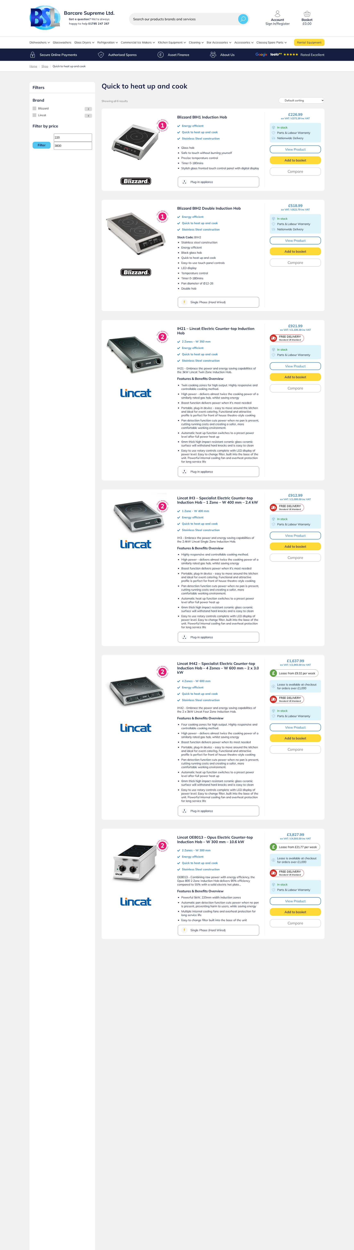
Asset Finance (178, 55)
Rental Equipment (309, 42)
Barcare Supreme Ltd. (89, 13)
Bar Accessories (217, 42)
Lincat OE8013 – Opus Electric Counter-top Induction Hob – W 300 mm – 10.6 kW (215, 839)
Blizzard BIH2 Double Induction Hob (209, 208)
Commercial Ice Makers (136, 42)
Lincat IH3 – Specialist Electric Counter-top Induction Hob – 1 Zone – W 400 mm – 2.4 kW (217, 500)
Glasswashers (62, 42)
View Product (295, 149)
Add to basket (295, 160)
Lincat (42, 115)
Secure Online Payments (58, 55)
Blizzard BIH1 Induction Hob (202, 117)
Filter (41, 145)
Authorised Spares (122, 55)
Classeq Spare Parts (269, 42)
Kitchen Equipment (170, 42)
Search (243, 19)
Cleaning (194, 42)
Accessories (242, 42)
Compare (295, 171)
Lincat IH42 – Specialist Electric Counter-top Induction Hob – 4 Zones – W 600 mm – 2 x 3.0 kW (218, 668)
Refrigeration (106, 42)
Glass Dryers (82, 42)
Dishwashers (38, 42)
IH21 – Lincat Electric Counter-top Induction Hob (215, 330)
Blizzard (43, 108)
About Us (227, 55)
